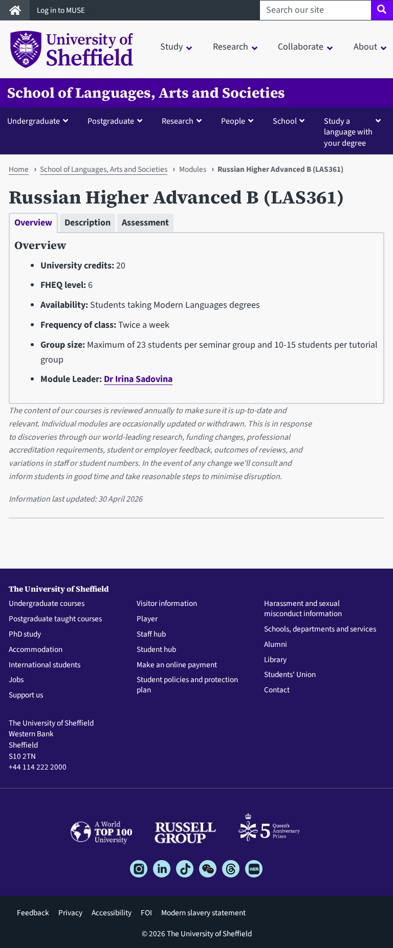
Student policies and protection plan (187, 685)
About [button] (365, 46)
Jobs (16, 680)
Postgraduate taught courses (55, 619)
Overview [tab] (33, 222)
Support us (26, 695)
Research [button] (230, 46)
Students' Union (290, 675)
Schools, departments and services (320, 629)
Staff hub (151, 634)
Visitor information (167, 604)
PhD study (25, 634)
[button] (40, 120)
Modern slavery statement (203, 912)
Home (19, 169)
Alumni (275, 645)
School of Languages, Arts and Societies (146, 93)
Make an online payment (177, 665)
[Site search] (382, 10)
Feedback (33, 912)
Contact (277, 690)
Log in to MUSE (61, 10)
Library (275, 660)
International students (44, 665)
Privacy (70, 912)
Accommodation (35, 650)
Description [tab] (87, 222)
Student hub (156, 650)
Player (147, 619)
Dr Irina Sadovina (138, 379)
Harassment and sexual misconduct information (303, 609)
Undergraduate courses (46, 604)
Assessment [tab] (145, 222)
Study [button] (171, 46)
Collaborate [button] (300, 46)
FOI (146, 912)
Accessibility (112, 912)
